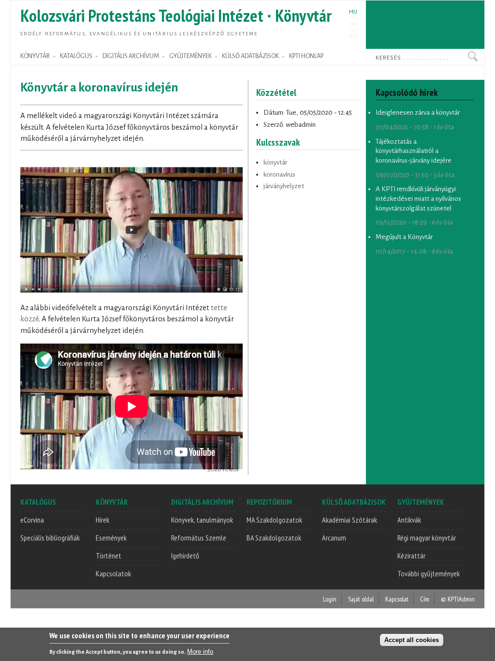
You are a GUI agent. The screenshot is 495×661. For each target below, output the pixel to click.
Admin (467, 598)
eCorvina (32, 520)
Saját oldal (361, 598)
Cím (424, 598)
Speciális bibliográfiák (50, 537)
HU (353, 11)
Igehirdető (185, 555)
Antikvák (409, 520)
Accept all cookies (411, 640)
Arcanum (334, 537)
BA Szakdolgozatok (274, 537)
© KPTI (450, 598)
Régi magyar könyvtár (426, 537)
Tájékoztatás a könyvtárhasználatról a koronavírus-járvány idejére (413, 151)
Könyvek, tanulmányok (202, 520)
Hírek (102, 520)
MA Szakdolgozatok (274, 520)
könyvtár (275, 162)
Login (329, 598)
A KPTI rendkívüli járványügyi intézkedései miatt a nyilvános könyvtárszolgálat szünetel (418, 198)
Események (111, 537)
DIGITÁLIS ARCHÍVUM (130, 56)
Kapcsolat (396, 598)
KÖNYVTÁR (35, 56)
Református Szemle (198, 537)
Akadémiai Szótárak (349, 520)
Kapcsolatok (113, 573)
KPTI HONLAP (306, 56)
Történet (108, 555)
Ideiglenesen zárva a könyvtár (418, 112)
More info (200, 651)
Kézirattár (411, 555)
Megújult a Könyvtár (404, 236)
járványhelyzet (283, 186)
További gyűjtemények (428, 573)
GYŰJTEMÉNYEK (190, 56)
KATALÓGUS (76, 56)
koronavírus (279, 174)
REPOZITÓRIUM (269, 502)
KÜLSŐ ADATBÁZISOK (250, 56)
